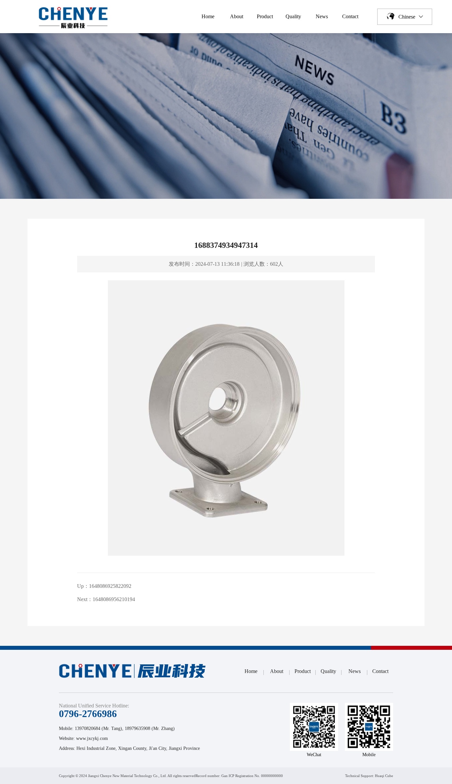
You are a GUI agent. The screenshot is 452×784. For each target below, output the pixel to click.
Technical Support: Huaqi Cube (369, 776)
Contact (350, 16)
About (236, 16)
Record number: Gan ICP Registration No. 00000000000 (239, 776)
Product (265, 16)
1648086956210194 (114, 599)
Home (208, 16)
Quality (293, 16)
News (322, 16)
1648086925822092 (110, 586)
